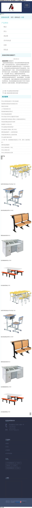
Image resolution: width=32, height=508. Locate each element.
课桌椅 (6, 36)
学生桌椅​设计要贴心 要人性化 (9, 129)
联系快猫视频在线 (10, 468)
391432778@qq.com (14, 429)
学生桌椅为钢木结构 (6, 137)
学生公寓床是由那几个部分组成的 (10, 101)
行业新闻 (14, 465)
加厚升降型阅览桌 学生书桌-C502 (8, 184)
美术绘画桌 (7, 40)
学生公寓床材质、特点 (7, 147)
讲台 (5, 31)
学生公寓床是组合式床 (7, 152)
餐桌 (5, 27)
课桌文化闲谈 (4, 106)
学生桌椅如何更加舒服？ (7, 127)
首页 (12, 17)
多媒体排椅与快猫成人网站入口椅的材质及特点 (13, 119)
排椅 (5, 45)
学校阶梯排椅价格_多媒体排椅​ (9, 134)
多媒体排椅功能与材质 (12, 93)
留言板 (17, 468)
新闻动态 (17, 17)
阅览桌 (6, 49)
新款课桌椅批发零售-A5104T (7, 210)
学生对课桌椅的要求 (6, 114)
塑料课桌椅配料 (5, 145)
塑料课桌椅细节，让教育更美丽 (9, 132)
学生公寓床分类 (5, 150)
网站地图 (2, 507)
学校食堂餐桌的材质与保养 (8, 121)
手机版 (23, 502)
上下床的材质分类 (6, 109)
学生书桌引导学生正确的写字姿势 (10, 116)
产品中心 (18, 463)
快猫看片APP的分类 (6, 124)
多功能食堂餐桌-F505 (5, 285)
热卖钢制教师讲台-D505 (6, 260)
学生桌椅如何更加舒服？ (13, 91)
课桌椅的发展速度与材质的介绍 (9, 103)
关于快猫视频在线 (10, 463)
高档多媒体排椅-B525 (5, 235)
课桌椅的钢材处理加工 (7, 111)
